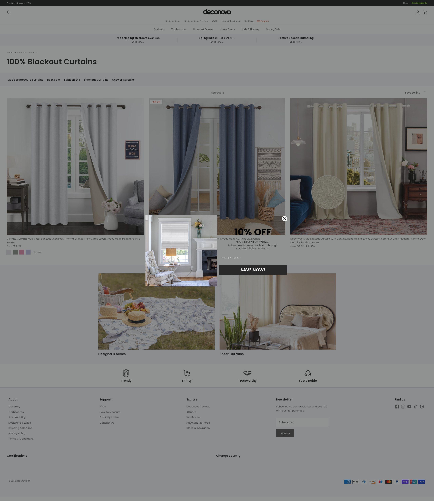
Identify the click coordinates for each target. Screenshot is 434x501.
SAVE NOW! (253, 270)
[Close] (285, 219)
